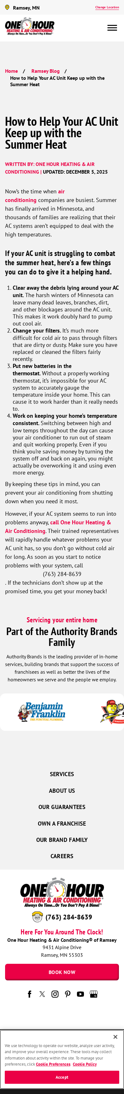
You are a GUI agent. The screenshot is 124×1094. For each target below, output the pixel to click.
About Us (62, 790)
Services (62, 774)
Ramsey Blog (45, 71)
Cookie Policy (85, 1064)
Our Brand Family (62, 839)
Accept (62, 1077)
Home (11, 71)
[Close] (115, 1037)
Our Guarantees (62, 807)
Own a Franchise (62, 823)
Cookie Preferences (53, 1064)
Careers (62, 856)
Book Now (62, 972)
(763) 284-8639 (68, 917)
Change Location (107, 7)
